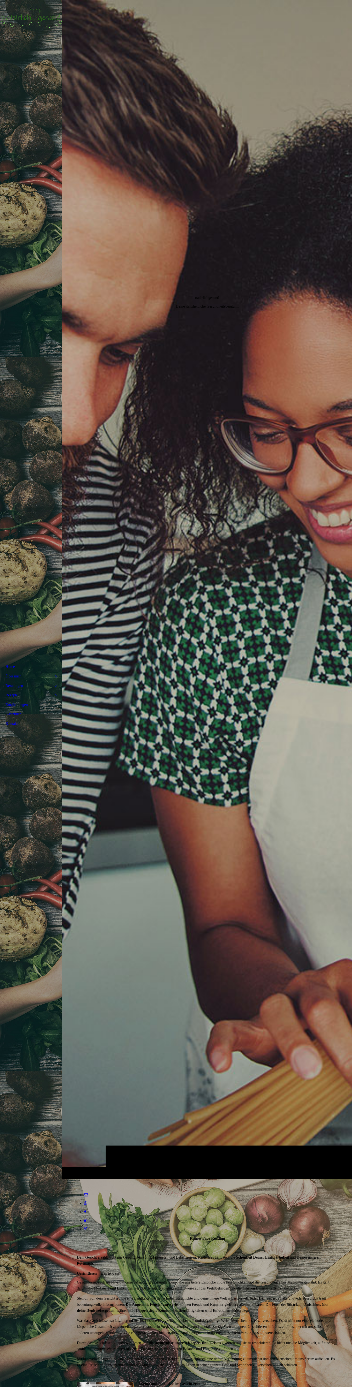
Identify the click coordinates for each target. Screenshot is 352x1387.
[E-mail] (86, 1195)
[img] (207, 589)
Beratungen (14, 686)
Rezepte (12, 695)
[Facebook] (85, 1212)
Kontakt (12, 724)
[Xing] (85, 1229)
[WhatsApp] (85, 1203)
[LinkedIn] (85, 1220)
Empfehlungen (17, 705)
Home (10, 667)
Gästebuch (14, 714)
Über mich (14, 676)
